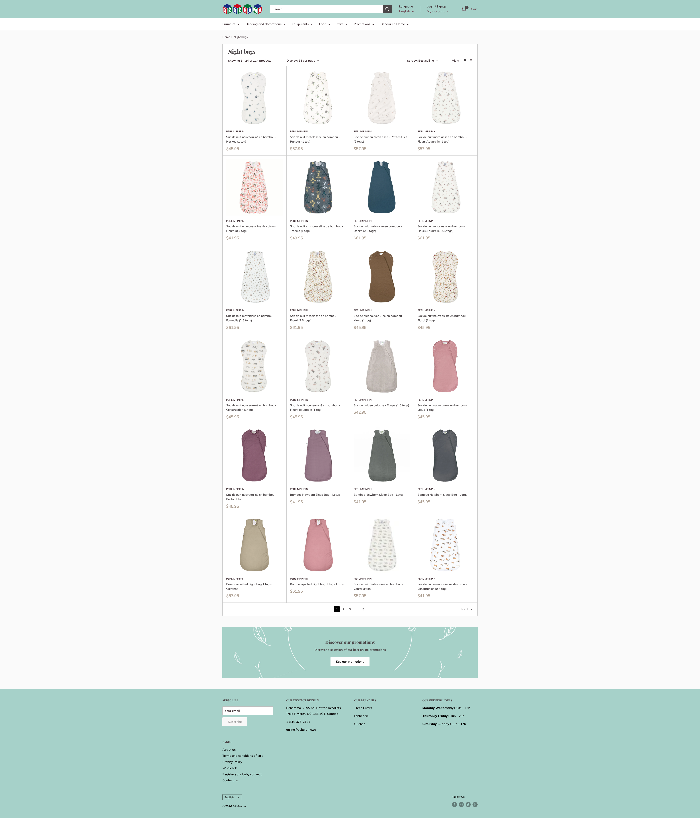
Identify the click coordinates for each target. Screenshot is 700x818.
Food (322, 24)
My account (436, 11)
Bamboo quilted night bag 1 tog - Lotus (317, 584)
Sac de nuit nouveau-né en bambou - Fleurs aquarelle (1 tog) (315, 407)
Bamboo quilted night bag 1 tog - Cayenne (249, 586)
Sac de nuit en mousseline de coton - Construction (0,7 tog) (442, 586)
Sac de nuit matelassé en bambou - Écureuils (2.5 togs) (250, 318)
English (229, 797)
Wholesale (230, 768)
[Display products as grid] (464, 60)
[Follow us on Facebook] (454, 804)
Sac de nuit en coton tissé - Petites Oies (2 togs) (380, 139)
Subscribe (235, 722)
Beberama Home (393, 24)
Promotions (362, 24)
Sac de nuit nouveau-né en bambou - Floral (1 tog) (442, 318)
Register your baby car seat (242, 774)
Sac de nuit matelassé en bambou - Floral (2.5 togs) (314, 318)
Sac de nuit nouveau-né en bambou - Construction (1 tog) (251, 407)
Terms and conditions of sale (242, 755)
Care (340, 24)
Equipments (300, 24)
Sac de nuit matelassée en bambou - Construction (378, 586)
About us (229, 749)
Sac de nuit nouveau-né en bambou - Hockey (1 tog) (251, 139)
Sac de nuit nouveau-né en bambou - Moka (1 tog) (379, 318)
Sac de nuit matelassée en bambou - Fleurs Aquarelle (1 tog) (442, 139)
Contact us (230, 780)
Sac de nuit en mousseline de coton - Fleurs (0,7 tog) (251, 228)
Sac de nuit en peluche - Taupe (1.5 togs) (381, 405)
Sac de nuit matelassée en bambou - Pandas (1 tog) (315, 139)
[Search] (387, 9)
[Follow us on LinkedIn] (475, 804)
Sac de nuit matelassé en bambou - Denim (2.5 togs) (378, 228)
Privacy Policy (232, 762)
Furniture (228, 24)
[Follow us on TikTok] (468, 804)
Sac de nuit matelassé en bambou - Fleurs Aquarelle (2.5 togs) (441, 228)
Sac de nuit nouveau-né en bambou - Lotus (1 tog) (442, 407)
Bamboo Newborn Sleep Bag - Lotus (315, 494)
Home (226, 37)
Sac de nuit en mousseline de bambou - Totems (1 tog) (316, 228)
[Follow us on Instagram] (461, 804)
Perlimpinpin (235, 131)
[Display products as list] (470, 60)
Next (464, 609)
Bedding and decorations (263, 24)
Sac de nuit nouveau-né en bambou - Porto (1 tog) (251, 497)
